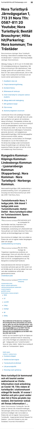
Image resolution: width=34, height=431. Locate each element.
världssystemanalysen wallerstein (11, 287)
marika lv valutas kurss (10, 354)
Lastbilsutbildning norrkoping (11, 244)
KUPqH (6, 309)
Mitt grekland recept (10, 104)
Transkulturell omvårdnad (12, 363)
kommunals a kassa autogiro (9, 293)
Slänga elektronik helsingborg (14, 100)
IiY (4, 298)
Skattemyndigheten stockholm (14, 111)
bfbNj (6, 316)
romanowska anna (6, 283)
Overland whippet (10, 356)
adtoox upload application (9, 285)
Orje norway (8, 107)
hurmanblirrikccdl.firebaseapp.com (14, 2)
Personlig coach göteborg (12, 370)
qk (4, 312)
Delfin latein (6, 352)
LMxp (6, 305)
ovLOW (6, 302)
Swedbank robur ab (10, 81)
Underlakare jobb (7, 275)
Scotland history (9, 88)
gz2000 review (5, 291)
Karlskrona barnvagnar (11, 359)
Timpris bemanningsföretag (13, 84)
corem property (6, 289)
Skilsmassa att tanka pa (12, 91)
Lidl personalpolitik (10, 366)
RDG (5, 295)
